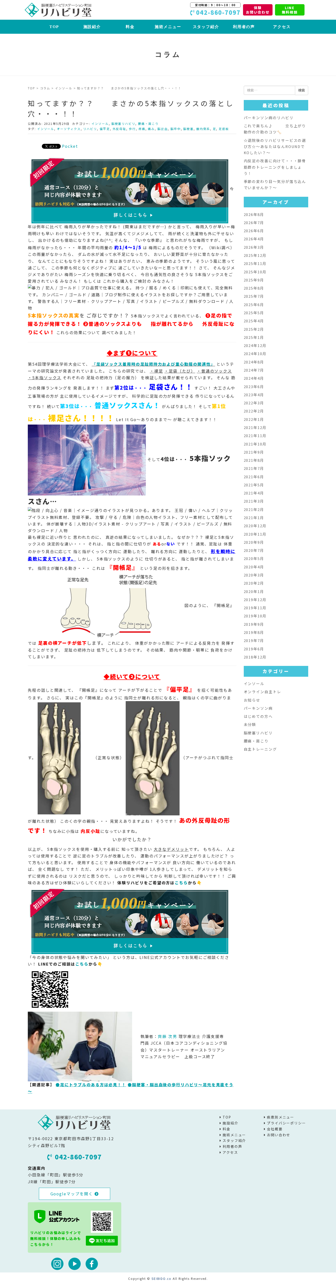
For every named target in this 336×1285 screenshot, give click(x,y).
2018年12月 (255, 656)
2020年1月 (254, 591)
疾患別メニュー (280, 1117)
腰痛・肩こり (148, 123)
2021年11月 (255, 435)
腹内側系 (203, 129)
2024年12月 (255, 345)
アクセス (282, 27)
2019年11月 (255, 607)
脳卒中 (175, 129)
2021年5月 (254, 484)
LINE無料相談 (290, 10)
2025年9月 (254, 279)
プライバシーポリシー (286, 1122)
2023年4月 (254, 394)
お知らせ (252, 700)
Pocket (70, 146)
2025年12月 (255, 255)
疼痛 (141, 129)
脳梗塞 (188, 129)
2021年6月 (254, 476)
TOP (54, 27)
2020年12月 (255, 525)
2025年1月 (254, 337)
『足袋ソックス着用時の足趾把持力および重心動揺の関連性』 (153, 364)
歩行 (132, 129)
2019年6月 (254, 648)
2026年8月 (254, 214)
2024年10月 (255, 353)
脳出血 (162, 129)
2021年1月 (254, 517)
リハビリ (90, 129)
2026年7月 (254, 222)
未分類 (250, 724)
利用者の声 (244, 27)
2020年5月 (254, 558)
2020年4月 (254, 566)
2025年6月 (254, 304)
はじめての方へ (258, 716)
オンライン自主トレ (262, 691)
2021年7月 (254, 468)
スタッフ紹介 (206, 27)
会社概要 (275, 1128)
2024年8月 (254, 361)
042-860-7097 (78, 1156)
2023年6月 (254, 386)
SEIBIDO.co (161, 1278)
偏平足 (105, 129)
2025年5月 (254, 312)
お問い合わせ (278, 1134)
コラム (45, 88)
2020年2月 (254, 583)
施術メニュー (168, 27)
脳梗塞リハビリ (123, 123)
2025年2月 (254, 329)
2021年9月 (254, 452)
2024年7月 (254, 370)
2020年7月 (254, 550)
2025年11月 (255, 263)
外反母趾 (119, 129)
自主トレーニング (260, 749)
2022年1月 (254, 419)
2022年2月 (254, 410)
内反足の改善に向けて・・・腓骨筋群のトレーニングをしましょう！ (275, 167)
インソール (63, 88)
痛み (151, 129)
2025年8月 (254, 288)
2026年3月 (254, 247)
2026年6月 (254, 230)
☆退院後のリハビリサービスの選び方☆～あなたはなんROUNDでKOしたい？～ (275, 146)
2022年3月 (254, 402)
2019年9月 (254, 624)
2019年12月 (255, 599)
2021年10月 (255, 443)
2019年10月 (255, 615)
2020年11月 (255, 534)
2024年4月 (254, 378)
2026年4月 (254, 238)
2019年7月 (254, 640)
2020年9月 (254, 542)
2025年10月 (255, 271)
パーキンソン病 (258, 708)
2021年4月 (254, 492)
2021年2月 (254, 509)
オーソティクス (68, 129)
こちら (181, 883)
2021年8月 (254, 460)
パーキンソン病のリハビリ (269, 117)
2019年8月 (254, 632)
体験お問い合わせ (258, 10)
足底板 (224, 129)
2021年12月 (255, 427)
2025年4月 (254, 320)
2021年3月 (254, 501)
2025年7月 (254, 296)
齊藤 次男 (167, 1036)
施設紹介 (92, 27)
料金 (130, 27)
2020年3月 (254, 574)
